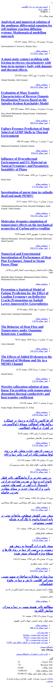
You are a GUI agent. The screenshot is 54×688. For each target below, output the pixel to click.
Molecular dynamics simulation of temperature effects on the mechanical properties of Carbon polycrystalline (27, 225)
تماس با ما (43, 9)
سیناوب (49, 681)
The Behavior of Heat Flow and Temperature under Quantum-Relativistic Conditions (22, 330)
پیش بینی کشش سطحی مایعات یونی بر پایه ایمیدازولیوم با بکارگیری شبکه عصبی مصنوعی (27, 519)
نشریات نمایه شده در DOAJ (36, 637)
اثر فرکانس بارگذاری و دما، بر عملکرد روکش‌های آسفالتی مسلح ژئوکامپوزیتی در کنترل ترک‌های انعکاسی (27, 424)
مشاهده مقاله (42, 51)
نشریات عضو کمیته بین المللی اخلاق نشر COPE (27, 642)
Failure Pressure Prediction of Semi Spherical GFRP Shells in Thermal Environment (25, 132)
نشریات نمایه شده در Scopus (35, 635)
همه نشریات (42, 632)
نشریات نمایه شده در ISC (37, 640)
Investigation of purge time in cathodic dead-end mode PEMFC (27, 194)
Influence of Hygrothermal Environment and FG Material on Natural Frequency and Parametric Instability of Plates (25, 164)
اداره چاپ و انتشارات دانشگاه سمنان (32, 654)
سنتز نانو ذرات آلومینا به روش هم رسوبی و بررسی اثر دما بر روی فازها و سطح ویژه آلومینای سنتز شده (27, 549)
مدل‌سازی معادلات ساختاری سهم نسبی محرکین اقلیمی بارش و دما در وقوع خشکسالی (27, 580)
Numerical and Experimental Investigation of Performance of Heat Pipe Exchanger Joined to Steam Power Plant (26, 259)
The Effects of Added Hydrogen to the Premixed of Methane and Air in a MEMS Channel (26, 360)
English (44, 12)
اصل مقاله (39, 53)
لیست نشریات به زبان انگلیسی (34, 7)
